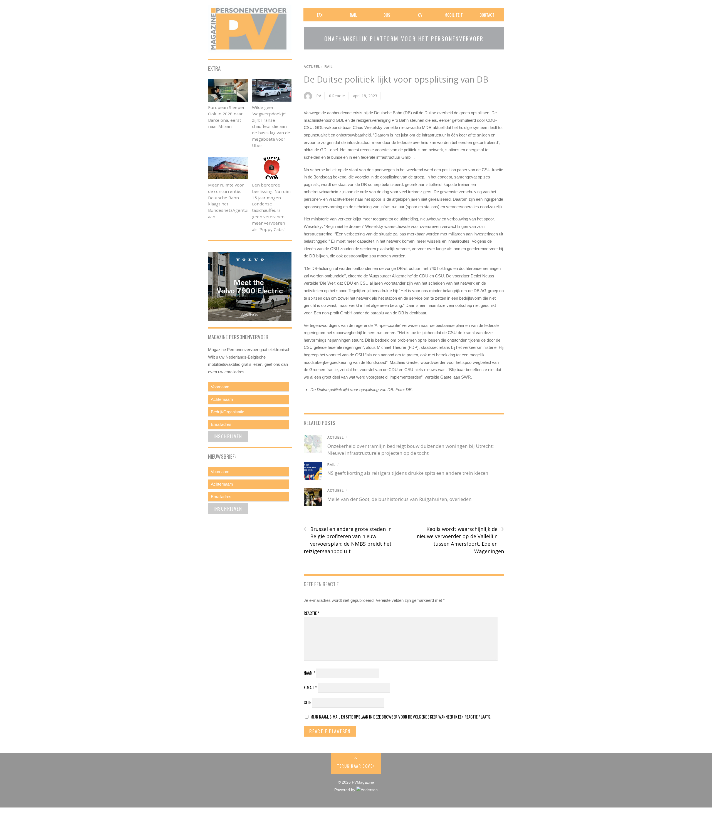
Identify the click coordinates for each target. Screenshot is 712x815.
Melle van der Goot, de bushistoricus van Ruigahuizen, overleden (399, 499)
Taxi (320, 15)
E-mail (310, 687)
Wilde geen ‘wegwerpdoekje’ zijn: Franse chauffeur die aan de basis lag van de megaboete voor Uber (271, 126)
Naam (309, 673)
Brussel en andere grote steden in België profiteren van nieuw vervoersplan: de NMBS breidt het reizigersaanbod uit (348, 540)
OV (420, 15)
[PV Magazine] (249, 49)
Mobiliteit (453, 15)
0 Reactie (337, 95)
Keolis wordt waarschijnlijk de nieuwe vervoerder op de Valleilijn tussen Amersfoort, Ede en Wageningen (460, 540)
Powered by (345, 790)
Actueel (312, 66)
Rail (353, 15)
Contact (487, 15)
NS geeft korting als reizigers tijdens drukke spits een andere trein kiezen (407, 473)
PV (319, 95)
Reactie (311, 613)
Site (307, 702)
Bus (387, 15)
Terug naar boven (356, 766)
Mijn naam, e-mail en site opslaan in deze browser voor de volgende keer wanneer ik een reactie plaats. (400, 717)
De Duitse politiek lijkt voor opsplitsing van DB (396, 79)
